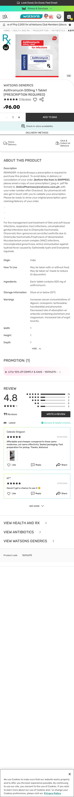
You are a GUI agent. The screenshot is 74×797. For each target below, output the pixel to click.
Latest (12, 423)
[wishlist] (35, 99)
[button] (69, 16)
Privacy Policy (52, 793)
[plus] (19, 117)
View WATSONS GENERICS (26, 541)
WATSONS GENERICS (18, 85)
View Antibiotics (19, 532)
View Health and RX (22, 523)
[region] (37, 783)
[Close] (70, 774)
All (5, 423)
